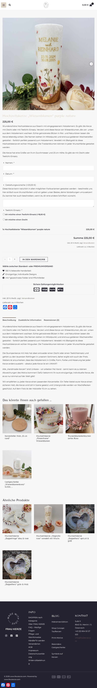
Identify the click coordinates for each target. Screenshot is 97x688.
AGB (30, 647)
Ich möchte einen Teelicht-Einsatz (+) (25, 214)
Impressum (33, 650)
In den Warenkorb (33, 259)
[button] (10, 5)
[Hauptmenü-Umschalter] (3, 5)
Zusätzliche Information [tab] (29, 320)
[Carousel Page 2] (42, 106)
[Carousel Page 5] (51, 106)
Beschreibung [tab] (9, 320)
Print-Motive (57, 638)
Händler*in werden (36, 640)
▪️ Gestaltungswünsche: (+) (19, 185)
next (91, 64)
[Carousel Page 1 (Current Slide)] (39, 106)
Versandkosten (88, 243)
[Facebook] (11, 635)
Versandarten (34, 644)
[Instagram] (6, 635)
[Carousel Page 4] (48, 106)
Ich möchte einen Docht (16, 220)
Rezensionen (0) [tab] (51, 320)
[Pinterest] (17, 635)
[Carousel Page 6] (54, 106)
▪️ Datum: (8, 174)
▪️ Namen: (8, 163)
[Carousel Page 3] (45, 106)
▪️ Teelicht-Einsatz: (12, 210)
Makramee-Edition (60, 622)
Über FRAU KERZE (36, 624)
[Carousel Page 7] (57, 106)
